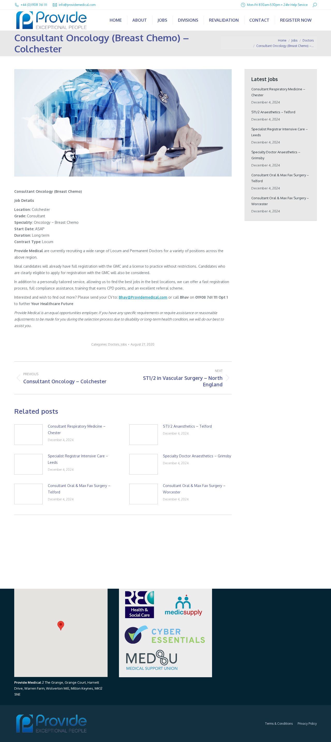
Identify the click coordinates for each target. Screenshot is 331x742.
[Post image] (28, 434)
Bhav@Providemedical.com (143, 297)
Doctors (113, 344)
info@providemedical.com (77, 5)
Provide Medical (27, 682)
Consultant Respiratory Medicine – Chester (77, 429)
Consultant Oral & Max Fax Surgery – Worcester (194, 488)
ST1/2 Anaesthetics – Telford (187, 426)
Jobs (124, 344)
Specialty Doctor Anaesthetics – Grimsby (197, 456)
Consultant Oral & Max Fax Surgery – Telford (79, 488)
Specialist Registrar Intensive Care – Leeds (78, 459)
